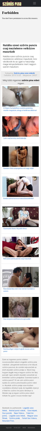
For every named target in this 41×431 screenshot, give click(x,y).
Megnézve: (27, 75)
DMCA (24, 428)
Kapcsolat (9, 428)
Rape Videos (19, 413)
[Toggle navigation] (34, 3)
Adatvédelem (31, 428)
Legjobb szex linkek (17, 416)
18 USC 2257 (17, 428)
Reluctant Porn (8, 421)
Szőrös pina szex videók (24, 73)
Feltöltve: (7, 75)
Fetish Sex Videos (29, 418)
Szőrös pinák (14, 418)
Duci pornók (7, 413)
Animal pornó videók (17, 410)
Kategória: (9, 73)
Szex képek (32, 410)
